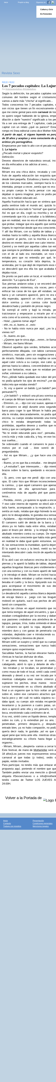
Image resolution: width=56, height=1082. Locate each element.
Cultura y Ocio (46, 9)
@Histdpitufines (29, 89)
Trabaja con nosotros (12, 826)
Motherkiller (40, 750)
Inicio (6, 2)
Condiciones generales (42, 823)
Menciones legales (41, 826)
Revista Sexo (11, 73)
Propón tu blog (23, 2)
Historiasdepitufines (13, 89)
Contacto (7, 823)
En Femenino (46, 14)
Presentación (38, 821)
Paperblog (17, 12)
